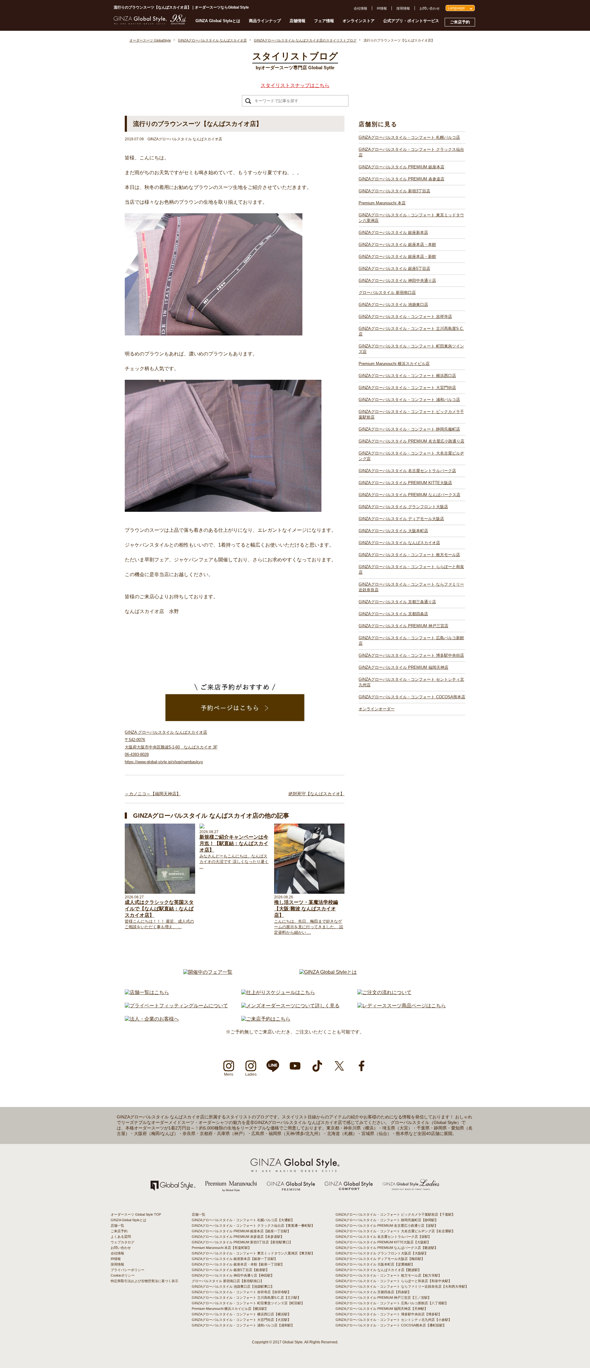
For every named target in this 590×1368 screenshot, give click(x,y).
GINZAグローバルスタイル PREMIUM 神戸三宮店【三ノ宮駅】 (383, 1297)
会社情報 (360, 8)
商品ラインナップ (265, 20)
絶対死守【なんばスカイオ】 (316, 793)
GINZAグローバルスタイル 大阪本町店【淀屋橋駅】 (375, 1264)
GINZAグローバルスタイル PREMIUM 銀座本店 (401, 167)
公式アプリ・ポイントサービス (411, 20)
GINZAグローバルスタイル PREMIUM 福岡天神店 (403, 667)
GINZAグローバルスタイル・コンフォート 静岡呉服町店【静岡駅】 (387, 1220)
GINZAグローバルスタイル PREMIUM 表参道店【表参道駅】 (238, 1236)
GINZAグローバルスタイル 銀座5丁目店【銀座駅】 (230, 1270)
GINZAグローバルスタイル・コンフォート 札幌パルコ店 (409, 137)
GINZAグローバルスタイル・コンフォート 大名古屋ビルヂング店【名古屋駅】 (395, 1231)
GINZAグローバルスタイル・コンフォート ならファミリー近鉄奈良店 (411, 587)
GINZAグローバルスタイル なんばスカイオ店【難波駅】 (378, 1270)
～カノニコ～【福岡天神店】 (153, 793)
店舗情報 (297, 20)
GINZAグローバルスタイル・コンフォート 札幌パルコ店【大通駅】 (243, 1220)
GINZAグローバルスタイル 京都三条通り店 (397, 602)
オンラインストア (359, 20)
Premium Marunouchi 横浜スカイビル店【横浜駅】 (230, 1308)
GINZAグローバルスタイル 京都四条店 (393, 614)
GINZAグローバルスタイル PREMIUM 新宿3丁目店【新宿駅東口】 (242, 1242)
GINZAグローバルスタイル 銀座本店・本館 (397, 244)
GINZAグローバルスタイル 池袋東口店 (393, 304)
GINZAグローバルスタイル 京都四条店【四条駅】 (373, 1292)
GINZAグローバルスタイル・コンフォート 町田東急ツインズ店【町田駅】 (248, 1303)
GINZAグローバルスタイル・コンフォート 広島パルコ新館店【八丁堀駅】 (392, 1303)
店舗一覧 (117, 1225)
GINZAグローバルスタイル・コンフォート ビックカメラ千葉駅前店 (411, 414)
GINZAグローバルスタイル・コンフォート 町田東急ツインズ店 (411, 349)
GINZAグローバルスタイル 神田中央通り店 (397, 280)
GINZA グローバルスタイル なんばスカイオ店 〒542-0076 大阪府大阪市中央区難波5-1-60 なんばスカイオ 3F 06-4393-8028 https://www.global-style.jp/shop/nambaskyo (171, 747)
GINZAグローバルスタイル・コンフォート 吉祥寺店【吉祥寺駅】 (241, 1292)
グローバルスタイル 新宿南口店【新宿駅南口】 (228, 1281)
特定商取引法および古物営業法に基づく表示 (144, 1281)
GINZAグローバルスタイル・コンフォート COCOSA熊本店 (412, 697)
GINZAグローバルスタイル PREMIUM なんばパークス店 (409, 494)
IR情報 (382, 8)
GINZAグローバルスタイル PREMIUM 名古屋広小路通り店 (411, 441)
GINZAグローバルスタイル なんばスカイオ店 (399, 542)
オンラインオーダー (377, 709)
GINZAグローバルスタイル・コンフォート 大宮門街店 (407, 387)
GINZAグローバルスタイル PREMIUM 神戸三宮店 (403, 626)
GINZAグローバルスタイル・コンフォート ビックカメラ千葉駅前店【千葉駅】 (395, 1214)
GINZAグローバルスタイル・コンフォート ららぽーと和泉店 (411, 569)
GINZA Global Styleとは (217, 20)
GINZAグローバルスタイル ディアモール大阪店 (401, 518)
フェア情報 (324, 20)
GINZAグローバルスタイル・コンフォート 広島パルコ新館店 (411, 641)
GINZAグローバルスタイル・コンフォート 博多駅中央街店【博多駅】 (389, 1314)
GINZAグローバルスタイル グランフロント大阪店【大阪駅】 (382, 1253)
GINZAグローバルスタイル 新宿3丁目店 (394, 191)
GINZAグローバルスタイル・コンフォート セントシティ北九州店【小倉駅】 (394, 1320)
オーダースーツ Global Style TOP (136, 1214)
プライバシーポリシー (127, 1270)
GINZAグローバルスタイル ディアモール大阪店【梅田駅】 (380, 1259)
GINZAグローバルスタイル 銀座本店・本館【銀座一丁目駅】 (238, 1264)
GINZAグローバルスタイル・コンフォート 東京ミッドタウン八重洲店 (411, 218)
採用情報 (403, 8)
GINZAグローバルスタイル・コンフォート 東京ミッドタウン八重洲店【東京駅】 (253, 1253)
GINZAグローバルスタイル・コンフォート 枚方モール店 (409, 554)
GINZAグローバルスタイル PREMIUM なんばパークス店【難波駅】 (387, 1248)
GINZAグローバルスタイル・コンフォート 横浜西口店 (407, 375)
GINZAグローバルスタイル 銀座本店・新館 (397, 256)
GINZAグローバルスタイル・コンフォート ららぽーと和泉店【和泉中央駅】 (394, 1281)
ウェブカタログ (122, 1242)
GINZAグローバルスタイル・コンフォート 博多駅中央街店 (411, 655)
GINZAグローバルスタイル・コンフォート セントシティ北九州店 (411, 682)
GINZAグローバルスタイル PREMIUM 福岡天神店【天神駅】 (382, 1308)
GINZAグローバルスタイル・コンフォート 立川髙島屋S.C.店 (411, 331)
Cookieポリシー (123, 1275)
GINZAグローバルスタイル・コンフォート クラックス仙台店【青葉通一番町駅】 (253, 1225)
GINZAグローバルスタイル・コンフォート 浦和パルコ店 (409, 399)
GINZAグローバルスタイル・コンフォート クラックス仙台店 (411, 152)
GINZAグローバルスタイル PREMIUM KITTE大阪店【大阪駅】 (383, 1242)
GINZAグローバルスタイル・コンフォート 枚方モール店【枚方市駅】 (389, 1275)
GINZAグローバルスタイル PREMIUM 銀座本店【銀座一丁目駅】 (241, 1231)
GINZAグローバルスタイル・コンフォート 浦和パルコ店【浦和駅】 (243, 1325)
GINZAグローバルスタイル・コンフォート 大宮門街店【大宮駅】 (241, 1320)
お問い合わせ (429, 8)
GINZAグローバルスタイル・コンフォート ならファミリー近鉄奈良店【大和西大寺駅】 (402, 1286)
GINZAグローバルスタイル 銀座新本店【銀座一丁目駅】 (234, 1259)
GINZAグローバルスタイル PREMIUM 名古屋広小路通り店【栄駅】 (387, 1225)
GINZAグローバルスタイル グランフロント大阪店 (403, 506)
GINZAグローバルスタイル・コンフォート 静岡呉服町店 (409, 429)
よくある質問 (121, 1236)
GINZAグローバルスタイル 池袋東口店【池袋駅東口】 (233, 1286)
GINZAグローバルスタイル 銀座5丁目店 (394, 268)
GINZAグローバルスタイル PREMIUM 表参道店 (401, 179)
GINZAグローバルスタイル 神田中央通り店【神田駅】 (233, 1275)
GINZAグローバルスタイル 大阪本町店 (393, 530)
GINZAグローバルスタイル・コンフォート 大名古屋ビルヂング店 (411, 456)
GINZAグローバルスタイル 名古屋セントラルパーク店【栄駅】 (383, 1236)
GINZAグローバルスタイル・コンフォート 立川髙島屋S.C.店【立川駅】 (246, 1297)
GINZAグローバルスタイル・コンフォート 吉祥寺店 (405, 316)
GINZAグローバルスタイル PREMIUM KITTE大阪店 (405, 482)
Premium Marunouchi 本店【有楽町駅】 (221, 1248)
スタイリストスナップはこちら (295, 85)
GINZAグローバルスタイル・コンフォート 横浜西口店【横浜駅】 (241, 1314)
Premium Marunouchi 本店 (382, 203)
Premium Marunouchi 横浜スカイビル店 (394, 363)
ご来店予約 (460, 22)
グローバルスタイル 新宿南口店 (387, 292)
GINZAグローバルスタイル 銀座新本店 (393, 232)
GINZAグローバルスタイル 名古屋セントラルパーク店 (407, 470)
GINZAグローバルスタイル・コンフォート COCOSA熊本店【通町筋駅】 (391, 1325)
